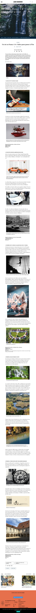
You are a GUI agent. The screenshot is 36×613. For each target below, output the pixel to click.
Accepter (18, 611)
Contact (20, 604)
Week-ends (13, 568)
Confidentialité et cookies (23, 607)
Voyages (7, 568)
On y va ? (7, 239)
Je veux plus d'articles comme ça (20, 563)
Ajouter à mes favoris (8, 563)
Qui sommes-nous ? (22, 601)
